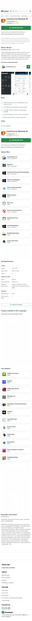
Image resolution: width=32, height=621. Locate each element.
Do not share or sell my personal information (12, 598)
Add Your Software (6, 577)
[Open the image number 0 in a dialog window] (7, 83)
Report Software (17, 304)
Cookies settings (5, 600)
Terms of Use (5, 593)
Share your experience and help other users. (12, 34)
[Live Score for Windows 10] (3, 21)
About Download (5, 575)
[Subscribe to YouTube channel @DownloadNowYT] (9, 608)
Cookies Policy (5, 595)
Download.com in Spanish (8, 582)
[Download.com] (5, 11)
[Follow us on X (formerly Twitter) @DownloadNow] (6, 608)
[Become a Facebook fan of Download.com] (3, 608)
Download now (17, 28)
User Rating (9, 23)
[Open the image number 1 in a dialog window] (21, 83)
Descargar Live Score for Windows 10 (10, 314)
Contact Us (4, 580)
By (11, 21)
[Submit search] (10, 11)
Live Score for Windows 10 (17, 19)
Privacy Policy (5, 590)
